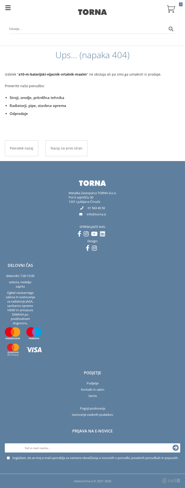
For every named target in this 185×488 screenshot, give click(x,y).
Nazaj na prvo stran (66, 148)
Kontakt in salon (92, 389)
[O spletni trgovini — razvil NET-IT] (171, 481)
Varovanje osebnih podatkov (92, 414)
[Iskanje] (171, 29)
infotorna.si (96, 214)
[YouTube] (95, 235)
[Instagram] (87, 235)
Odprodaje (19, 113)
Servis (92, 396)
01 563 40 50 (96, 208)
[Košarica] (171, 8)
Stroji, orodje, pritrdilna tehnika (37, 97)
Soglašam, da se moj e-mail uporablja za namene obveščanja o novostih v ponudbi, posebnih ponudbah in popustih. (95, 458)
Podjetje (93, 383)
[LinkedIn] (103, 235)
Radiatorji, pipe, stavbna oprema (38, 105)
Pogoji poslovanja (92, 408)
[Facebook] (81, 235)
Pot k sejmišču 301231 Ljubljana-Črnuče (84, 199)
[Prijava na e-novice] (175, 448)
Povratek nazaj (21, 148)
